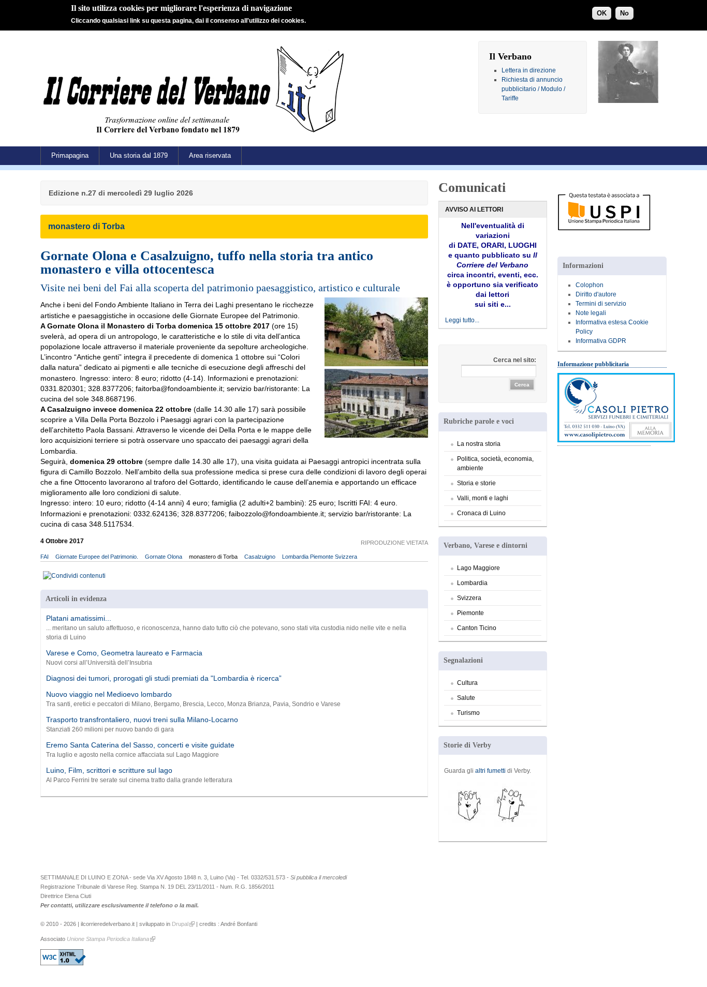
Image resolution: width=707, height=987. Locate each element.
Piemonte (470, 613)
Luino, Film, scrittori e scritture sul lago (109, 770)
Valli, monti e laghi (482, 498)
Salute (466, 697)
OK (602, 13)
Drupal (180, 924)
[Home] (196, 136)
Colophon (589, 285)
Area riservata (210, 155)
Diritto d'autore (596, 294)
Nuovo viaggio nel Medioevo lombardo (109, 694)
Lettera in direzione (529, 70)
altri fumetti (490, 770)
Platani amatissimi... (78, 618)
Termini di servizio (601, 303)
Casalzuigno (259, 557)
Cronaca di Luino (481, 513)
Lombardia (472, 583)
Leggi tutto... (462, 320)
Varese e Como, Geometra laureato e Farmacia (124, 653)
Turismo (468, 712)
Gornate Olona (163, 557)
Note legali (591, 313)
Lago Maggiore (478, 568)
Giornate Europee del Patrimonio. (96, 557)
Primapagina (70, 155)
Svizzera (469, 598)
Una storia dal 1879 (139, 155)
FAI (44, 557)
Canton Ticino (476, 628)
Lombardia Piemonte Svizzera (319, 557)
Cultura (467, 682)
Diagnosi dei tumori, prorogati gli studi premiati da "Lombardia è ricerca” (164, 678)
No (624, 13)
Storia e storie (476, 483)
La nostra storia (478, 443)
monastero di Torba (213, 557)
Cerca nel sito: (514, 360)
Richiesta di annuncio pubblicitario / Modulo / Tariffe (533, 89)
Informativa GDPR (601, 341)
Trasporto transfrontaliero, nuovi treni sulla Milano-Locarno (142, 719)
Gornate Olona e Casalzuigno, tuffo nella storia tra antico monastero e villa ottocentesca (206, 262)
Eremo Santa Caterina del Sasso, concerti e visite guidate (140, 745)
